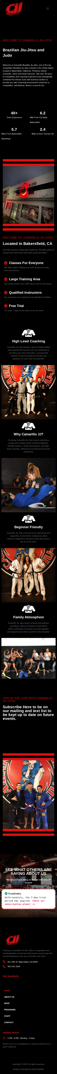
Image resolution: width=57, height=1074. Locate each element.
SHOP (7, 1003)
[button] (47, 8)
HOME (7, 990)
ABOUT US (9, 997)
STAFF (7, 1016)
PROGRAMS (9, 1010)
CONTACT (9, 1022)
